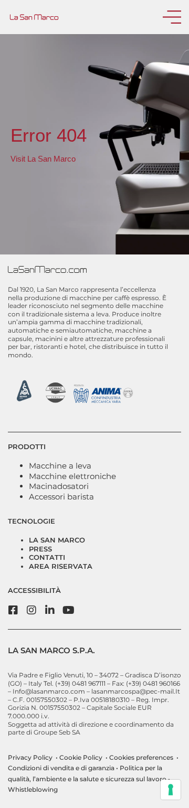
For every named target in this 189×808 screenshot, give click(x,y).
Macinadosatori (59, 486)
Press (40, 549)
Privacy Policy (30, 757)
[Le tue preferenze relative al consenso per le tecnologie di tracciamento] (171, 790)
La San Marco (57, 540)
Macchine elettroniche (72, 476)
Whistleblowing (33, 789)
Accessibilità (34, 590)
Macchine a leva (60, 466)
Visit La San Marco (43, 158)
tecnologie (31, 521)
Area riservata (60, 566)
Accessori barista (61, 497)
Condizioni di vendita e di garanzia (61, 768)
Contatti (47, 557)
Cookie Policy (80, 757)
